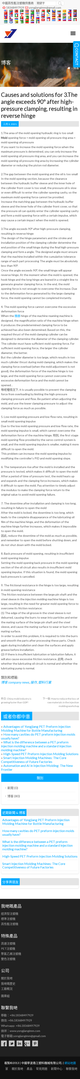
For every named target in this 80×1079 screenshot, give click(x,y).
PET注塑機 (8, 948)
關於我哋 (7, 978)
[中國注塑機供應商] (9, 37)
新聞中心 (56, 1068)
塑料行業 (44, 682)
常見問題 (41, 1068)
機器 (17, 316)
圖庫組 (5, 996)
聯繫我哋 (71, 1068)
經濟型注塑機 (9, 913)
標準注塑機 (8, 918)
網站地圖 (70, 1063)
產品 (29, 1068)
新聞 (10, 788)
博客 (76, 68)
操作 (33, 682)
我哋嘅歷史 (8, 983)
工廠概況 (7, 988)
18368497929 (15, 7)
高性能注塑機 (9, 924)
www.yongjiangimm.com (25, 1031)
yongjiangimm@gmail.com (45, 7)
